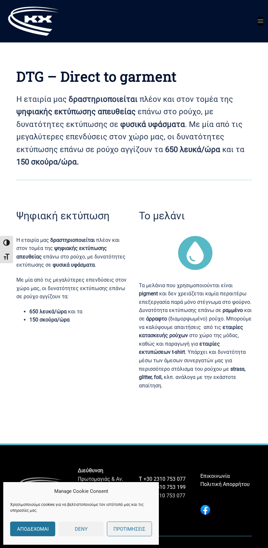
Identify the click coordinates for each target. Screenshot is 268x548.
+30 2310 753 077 (164, 479)
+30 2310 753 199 (164, 487)
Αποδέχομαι (33, 529)
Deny (81, 529)
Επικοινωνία (215, 476)
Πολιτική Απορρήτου (225, 484)
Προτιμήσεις (129, 529)
